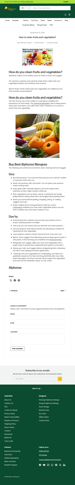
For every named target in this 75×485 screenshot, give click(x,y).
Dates (43, 20)
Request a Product (11, 420)
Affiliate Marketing (11, 458)
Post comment (17, 349)
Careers (7, 431)
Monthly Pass (44, 410)
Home (7, 20)
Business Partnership (12, 451)
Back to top (36, 388)
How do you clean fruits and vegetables (35, 97)
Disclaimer (8, 434)
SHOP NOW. (29, 2)
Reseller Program (10, 465)
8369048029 (44, 451)
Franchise (8, 454)
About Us (7, 400)
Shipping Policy (10, 424)
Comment (14, 332)
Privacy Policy (9, 414)
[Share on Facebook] (15, 280)
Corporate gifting (28, 25)
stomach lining (56, 240)
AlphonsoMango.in (14, 476)
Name (12, 314)
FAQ (51, 25)
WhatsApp (43, 455)
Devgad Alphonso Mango (49, 403)
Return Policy (9, 427)
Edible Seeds (44, 417)
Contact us (58, 20)
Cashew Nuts (44, 420)
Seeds (49, 20)
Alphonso (15, 267)
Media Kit (7, 438)
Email (12, 323)
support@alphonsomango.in (50, 460)
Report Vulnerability (11, 417)
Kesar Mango (44, 407)
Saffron (26, 20)
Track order (8, 441)
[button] (70, 15)
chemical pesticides (41, 103)
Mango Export (42, 25)
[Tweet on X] (11, 280)
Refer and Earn (10, 461)
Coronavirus (17, 207)
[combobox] (45, 8)
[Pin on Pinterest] (19, 280)
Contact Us (8, 403)
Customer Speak (10, 410)
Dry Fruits (34, 20)
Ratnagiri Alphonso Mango (49, 400)
